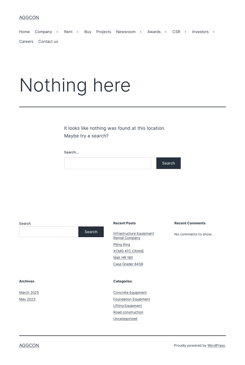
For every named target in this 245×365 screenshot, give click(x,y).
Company (43, 31)
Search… (71, 152)
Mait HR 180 (123, 258)
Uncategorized (125, 319)
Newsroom (126, 31)
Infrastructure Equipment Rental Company (133, 235)
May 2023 (27, 299)
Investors (200, 31)
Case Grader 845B (128, 264)
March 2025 (29, 292)
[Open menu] (57, 32)
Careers (26, 41)
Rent (68, 31)
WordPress (216, 345)
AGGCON (29, 17)
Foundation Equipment (131, 299)
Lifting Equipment (127, 306)
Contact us (48, 41)
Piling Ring (121, 245)
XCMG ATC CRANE (128, 251)
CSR (176, 31)
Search (25, 223)
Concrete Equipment (130, 292)
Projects (103, 31)
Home (24, 31)
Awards (154, 31)
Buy (87, 31)
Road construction (128, 312)
